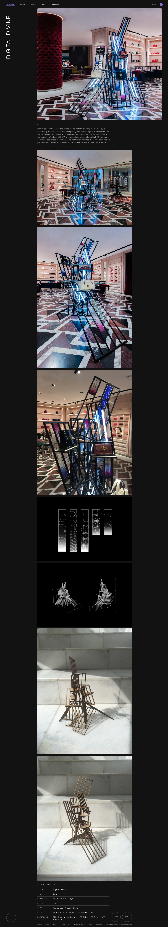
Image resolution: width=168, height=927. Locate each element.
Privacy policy (43, 924)
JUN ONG (10, 5)
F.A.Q (55, 924)
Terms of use (78, 924)
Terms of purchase (95, 924)
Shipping (66, 924)
